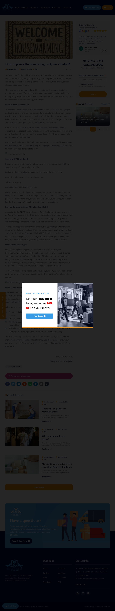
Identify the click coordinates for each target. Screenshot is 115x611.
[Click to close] (90, 286)
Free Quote (38, 316)
